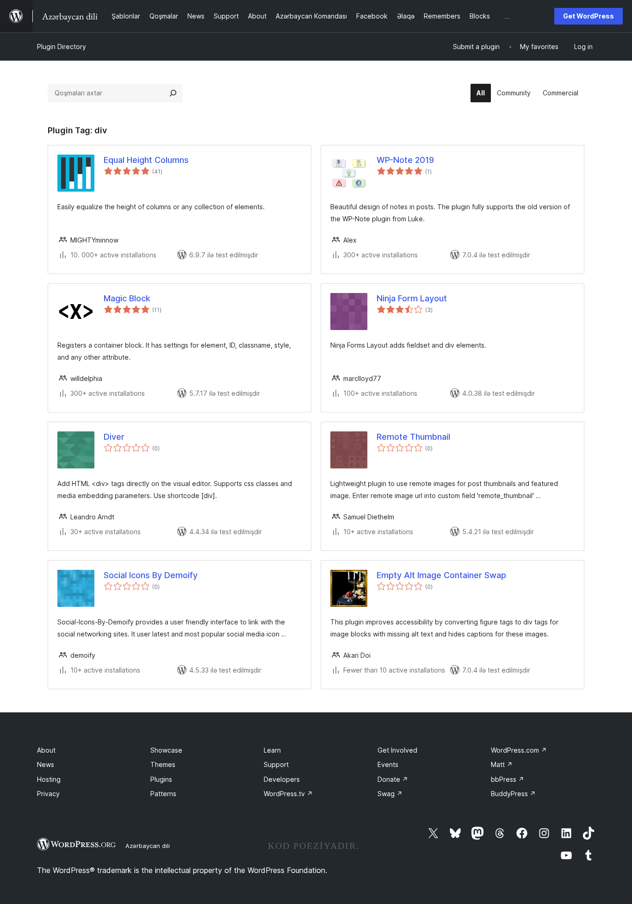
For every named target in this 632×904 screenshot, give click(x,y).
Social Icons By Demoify (151, 575)
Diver (114, 437)
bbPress (507, 779)
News (45, 764)
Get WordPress (588, 16)
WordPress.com (519, 750)
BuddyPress (513, 794)
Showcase (166, 750)
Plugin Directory (61, 46)
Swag (390, 794)
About (46, 750)
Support (276, 764)
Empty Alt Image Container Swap (441, 575)
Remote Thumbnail (413, 437)
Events (388, 764)
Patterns (163, 794)
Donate (393, 779)
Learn (272, 750)
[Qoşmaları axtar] (173, 93)
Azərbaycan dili (147, 845)
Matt (502, 764)
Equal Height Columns (146, 160)
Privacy (48, 794)
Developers (282, 779)
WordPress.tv (288, 794)
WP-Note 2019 (405, 160)
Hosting (49, 779)
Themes (162, 764)
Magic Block (127, 298)
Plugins (161, 779)
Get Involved (397, 750)
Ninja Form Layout (412, 298)
